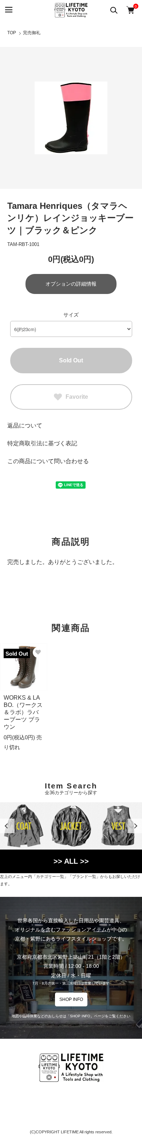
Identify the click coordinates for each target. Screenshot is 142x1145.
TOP (11, 32)
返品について (24, 425)
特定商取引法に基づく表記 (42, 443)
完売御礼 (31, 32)
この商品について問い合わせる (48, 461)
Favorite (77, 397)
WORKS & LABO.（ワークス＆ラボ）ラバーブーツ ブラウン (23, 712)
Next (134, 826)
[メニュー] (8, 10)
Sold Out (71, 360)
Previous (7, 826)
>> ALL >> (71, 861)
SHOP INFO (71, 999)
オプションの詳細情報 (71, 284)
